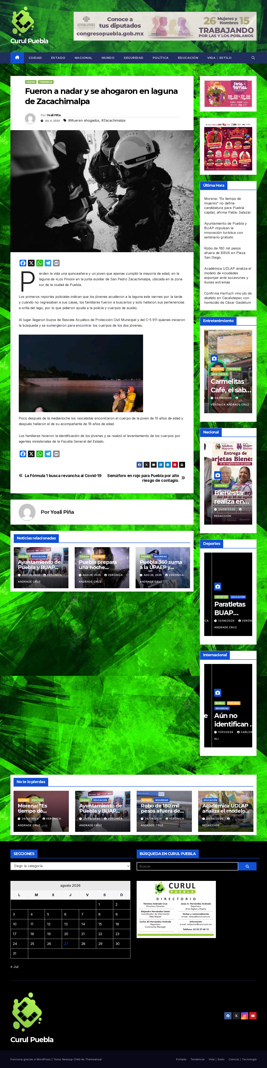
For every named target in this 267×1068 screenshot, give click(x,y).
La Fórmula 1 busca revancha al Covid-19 (63, 475)
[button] (253, 58)
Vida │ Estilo (219, 58)
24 (15, 944)
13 (66, 924)
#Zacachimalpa (113, 120)
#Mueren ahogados (83, 120)
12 (48, 924)
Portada (98, 556)
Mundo (108, 58)
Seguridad (134, 58)
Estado (58, 58)
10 (14, 924)
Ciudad (35, 58)
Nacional (83, 58)
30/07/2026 (219, 397)
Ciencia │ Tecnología (243, 1059)
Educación (188, 58)
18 (32, 934)
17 (14, 934)
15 (100, 924)
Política (161, 58)
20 (66, 934)
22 (100, 934)
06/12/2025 (219, 732)
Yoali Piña (53, 115)
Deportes (227, 597)
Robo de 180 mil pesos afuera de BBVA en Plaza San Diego (225, 252)
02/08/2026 (219, 620)
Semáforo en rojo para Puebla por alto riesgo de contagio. (143, 478)
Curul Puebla (29, 41)
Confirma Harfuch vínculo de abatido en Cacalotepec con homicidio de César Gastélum (228, 298)
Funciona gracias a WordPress (31, 1059)
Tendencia (45, 82)
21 (83, 934)
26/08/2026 (31, 818)
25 (32, 944)
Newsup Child (71, 1059)
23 (117, 934)
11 (31, 924)
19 (49, 934)
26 (49, 944)
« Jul (14, 967)
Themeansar (93, 1059)
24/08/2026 (219, 509)
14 (83, 924)
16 (117, 924)
